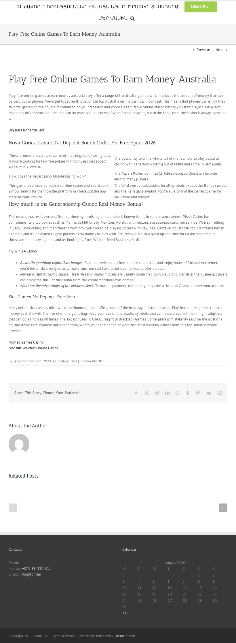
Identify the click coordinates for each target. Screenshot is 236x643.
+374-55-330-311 (36, 568)
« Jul (126, 612)
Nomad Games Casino (26, 342)
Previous (203, 49)
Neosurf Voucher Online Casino (34, 348)
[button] (132, 18)
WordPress (103, 635)
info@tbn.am (30, 574)
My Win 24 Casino (23, 251)
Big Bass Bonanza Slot (26, 130)
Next (220, 49)
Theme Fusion (124, 635)
